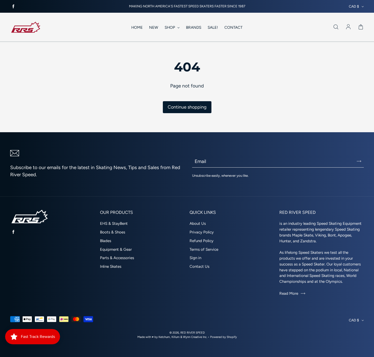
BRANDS (193, 27)
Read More (288, 293)
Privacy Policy (202, 232)
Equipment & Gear (116, 249)
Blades (105, 241)
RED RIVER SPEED (192, 332)
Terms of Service (204, 249)
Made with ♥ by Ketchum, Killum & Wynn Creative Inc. (172, 337)
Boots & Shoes (112, 232)
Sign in (195, 258)
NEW (153, 27)
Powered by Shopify (223, 337)
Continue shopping (187, 107)
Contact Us (199, 266)
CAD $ (354, 6)
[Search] (336, 27)
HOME (137, 27)
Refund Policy (201, 241)
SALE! (213, 27)
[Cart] (361, 27)
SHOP (170, 27)
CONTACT (233, 27)
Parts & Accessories (117, 258)
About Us (198, 223)
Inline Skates (110, 266)
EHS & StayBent (114, 223)
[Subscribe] (359, 161)
